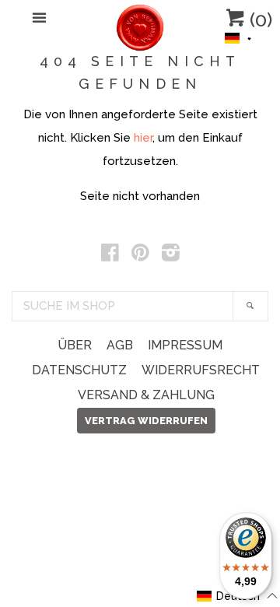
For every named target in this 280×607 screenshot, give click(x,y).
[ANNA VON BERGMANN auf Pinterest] (140, 256)
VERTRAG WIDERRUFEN (146, 420)
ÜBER (75, 345)
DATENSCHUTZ (79, 370)
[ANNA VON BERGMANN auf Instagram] (170, 256)
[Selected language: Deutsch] (238, 36)
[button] (238, 36)
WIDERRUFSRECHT (201, 370)
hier (143, 138)
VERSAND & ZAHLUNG (146, 395)
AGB (120, 345)
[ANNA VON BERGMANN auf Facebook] (110, 256)
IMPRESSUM (185, 345)
